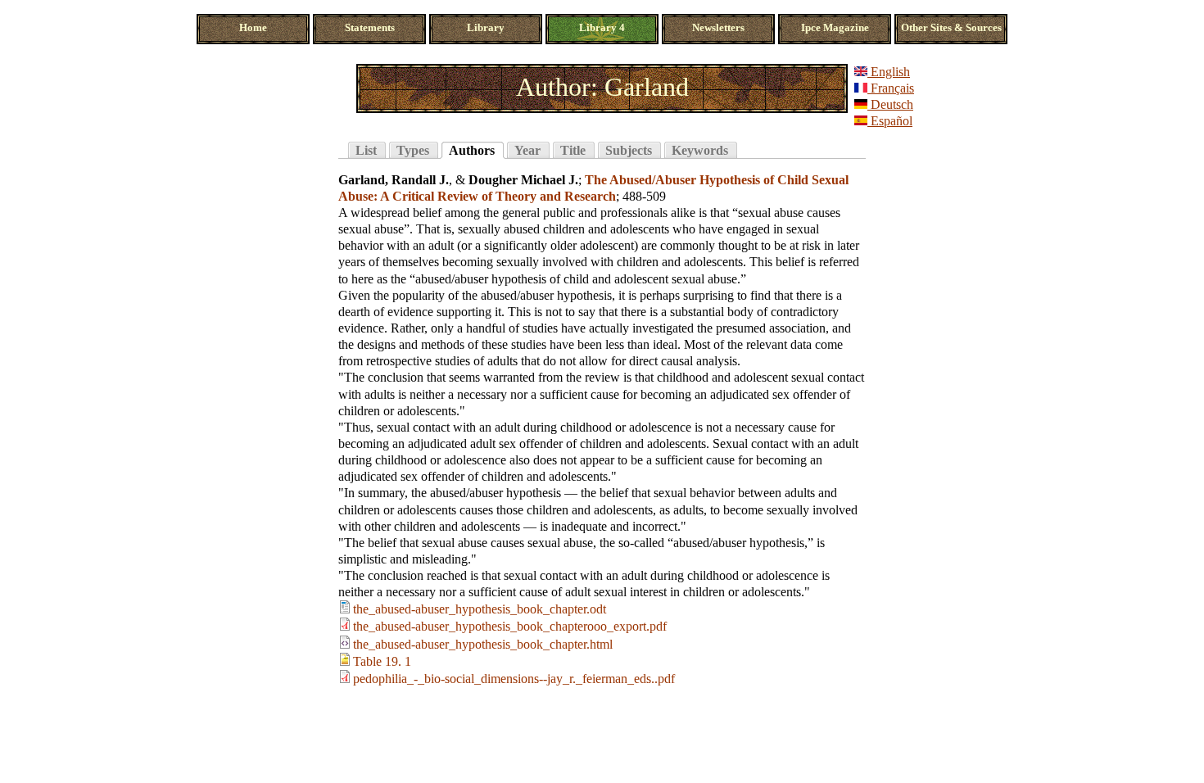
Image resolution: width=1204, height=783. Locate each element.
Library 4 (602, 28)
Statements (370, 28)
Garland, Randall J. (393, 180)
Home (253, 28)
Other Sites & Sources (951, 28)
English (888, 72)
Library (486, 28)
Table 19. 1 (382, 661)
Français (890, 88)
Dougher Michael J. (523, 180)
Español (889, 121)
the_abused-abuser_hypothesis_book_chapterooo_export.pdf (510, 626)
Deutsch (890, 104)
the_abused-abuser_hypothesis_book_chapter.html (483, 644)
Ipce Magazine (835, 28)
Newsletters (718, 28)
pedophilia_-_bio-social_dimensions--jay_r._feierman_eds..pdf (514, 679)
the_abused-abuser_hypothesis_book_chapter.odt (479, 609)
